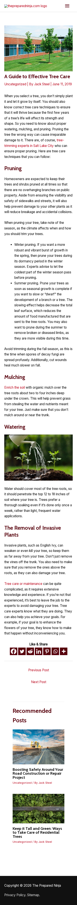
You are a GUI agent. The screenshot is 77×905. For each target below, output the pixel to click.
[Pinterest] (47, 651)
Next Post (38, 682)
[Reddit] (30, 651)
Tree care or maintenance (23, 584)
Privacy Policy (14, 895)
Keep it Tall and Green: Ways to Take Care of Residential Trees (37, 832)
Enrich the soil (14, 387)
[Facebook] (13, 651)
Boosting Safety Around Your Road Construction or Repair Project (38, 773)
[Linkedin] (38, 651)
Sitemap (33, 895)
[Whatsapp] (55, 651)
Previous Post (38, 670)
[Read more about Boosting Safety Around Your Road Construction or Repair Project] (39, 747)
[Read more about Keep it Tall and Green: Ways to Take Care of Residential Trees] (39, 808)
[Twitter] (22, 651)
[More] (63, 651)
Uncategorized (15, 84)
